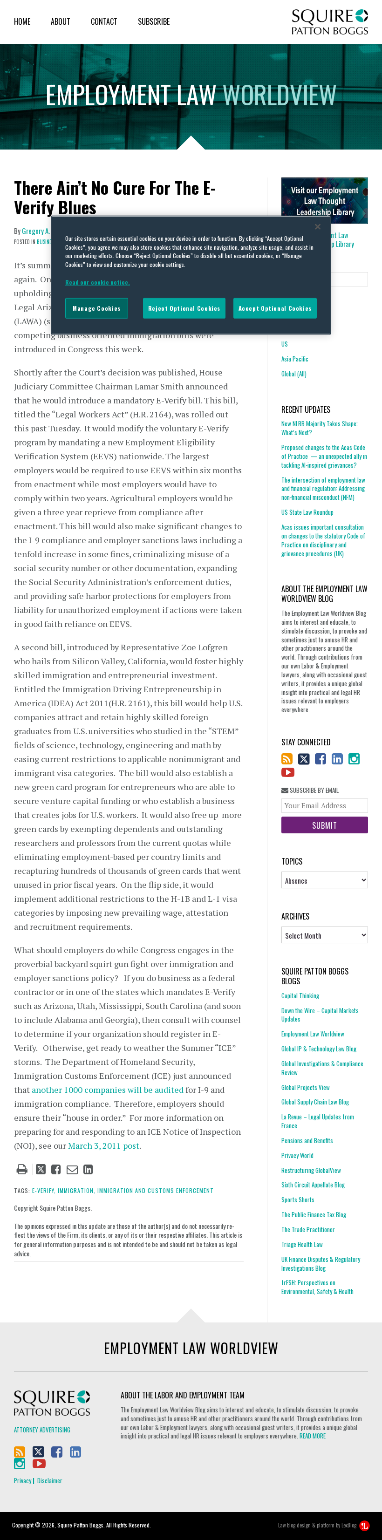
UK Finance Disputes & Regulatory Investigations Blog (320, 1263)
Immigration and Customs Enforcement (155, 1190)
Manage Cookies (97, 308)
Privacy (22, 1480)
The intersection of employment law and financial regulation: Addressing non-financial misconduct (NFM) (323, 488)
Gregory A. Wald (43, 230)
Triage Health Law (302, 1244)
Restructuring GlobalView (311, 1170)
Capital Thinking (300, 995)
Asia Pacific (294, 358)
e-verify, (44, 1190)
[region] (191, 275)
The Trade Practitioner (308, 1229)
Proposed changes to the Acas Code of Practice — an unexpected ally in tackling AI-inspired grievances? (324, 456)
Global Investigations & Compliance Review (322, 1068)
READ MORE (313, 1435)
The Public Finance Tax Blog (313, 1214)
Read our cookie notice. (97, 281)
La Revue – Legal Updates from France (317, 1121)
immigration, (77, 1190)
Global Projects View (305, 1087)
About (60, 21)
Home (22, 21)
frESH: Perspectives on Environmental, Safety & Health (317, 1287)
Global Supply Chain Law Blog (315, 1101)
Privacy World (297, 1155)
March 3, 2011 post (103, 1145)
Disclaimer (49, 1480)
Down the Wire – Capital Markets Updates (320, 1015)
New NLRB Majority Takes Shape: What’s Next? (319, 428)
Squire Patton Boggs (330, 22)
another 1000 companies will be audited (108, 1089)
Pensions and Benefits (307, 1140)
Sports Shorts (297, 1199)
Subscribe (154, 21)
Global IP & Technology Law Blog (318, 1048)
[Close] (317, 227)
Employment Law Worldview (312, 1033)
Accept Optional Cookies (275, 308)
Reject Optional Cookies (184, 308)
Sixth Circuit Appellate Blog (313, 1184)
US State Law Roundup (307, 512)
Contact (104, 21)
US (284, 343)
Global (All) (294, 373)
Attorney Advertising (42, 1429)
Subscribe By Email (313, 790)
